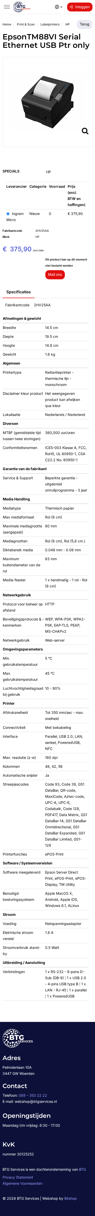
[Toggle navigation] (7, 7)
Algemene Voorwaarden (22, 1183)
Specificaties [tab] (18, 291)
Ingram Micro (15, 216)
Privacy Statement (18, 1177)
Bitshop (70, 1198)
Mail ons (55, 274)
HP (48, 172)
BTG (82, 1169)
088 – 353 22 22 (33, 1095)
